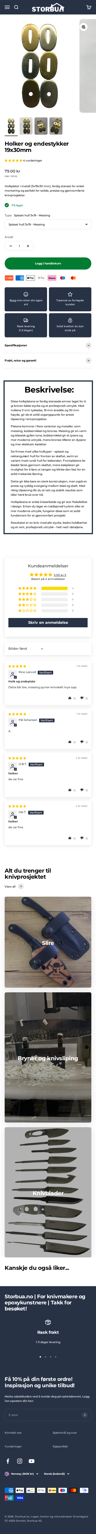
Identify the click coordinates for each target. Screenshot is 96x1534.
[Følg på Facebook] (8, 1461)
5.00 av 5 (60, 575)
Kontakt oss (13, 1432)
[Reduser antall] (11, 246)
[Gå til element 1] (11, 126)
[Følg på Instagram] (20, 1461)
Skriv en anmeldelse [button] (48, 622)
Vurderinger (13, 1446)
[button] (14, 160)
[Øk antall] (28, 246)
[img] (17, 666)
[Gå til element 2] (26, 126)
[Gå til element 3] (41, 126)
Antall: (9, 237)
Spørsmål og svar (65, 1432)
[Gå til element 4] (55, 126)
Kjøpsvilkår (60, 1446)
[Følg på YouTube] (31, 1461)
